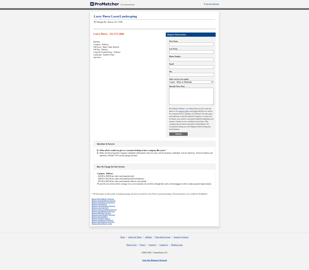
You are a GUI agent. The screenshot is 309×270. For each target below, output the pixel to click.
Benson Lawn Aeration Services (103, 206)
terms (195, 111)
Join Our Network (212, 4)
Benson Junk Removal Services (103, 202)
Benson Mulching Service (101, 213)
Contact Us (163, 245)
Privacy (143, 245)
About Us (152, 245)
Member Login (177, 245)
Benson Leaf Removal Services (103, 211)
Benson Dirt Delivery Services (103, 199)
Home (122, 237)
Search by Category (181, 237)
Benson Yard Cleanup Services (103, 222)
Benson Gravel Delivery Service (104, 201)
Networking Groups (163, 237)
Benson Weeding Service (101, 218)
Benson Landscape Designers (102, 220)
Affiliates (148, 237)
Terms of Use (131, 245)
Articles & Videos (135, 237)
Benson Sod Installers (100, 217)
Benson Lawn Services (100, 208)
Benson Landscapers (99, 204)
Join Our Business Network (154, 260)
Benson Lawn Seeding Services (103, 215)
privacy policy (184, 111)
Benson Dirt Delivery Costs (102, 224)
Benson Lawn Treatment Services (104, 209)
